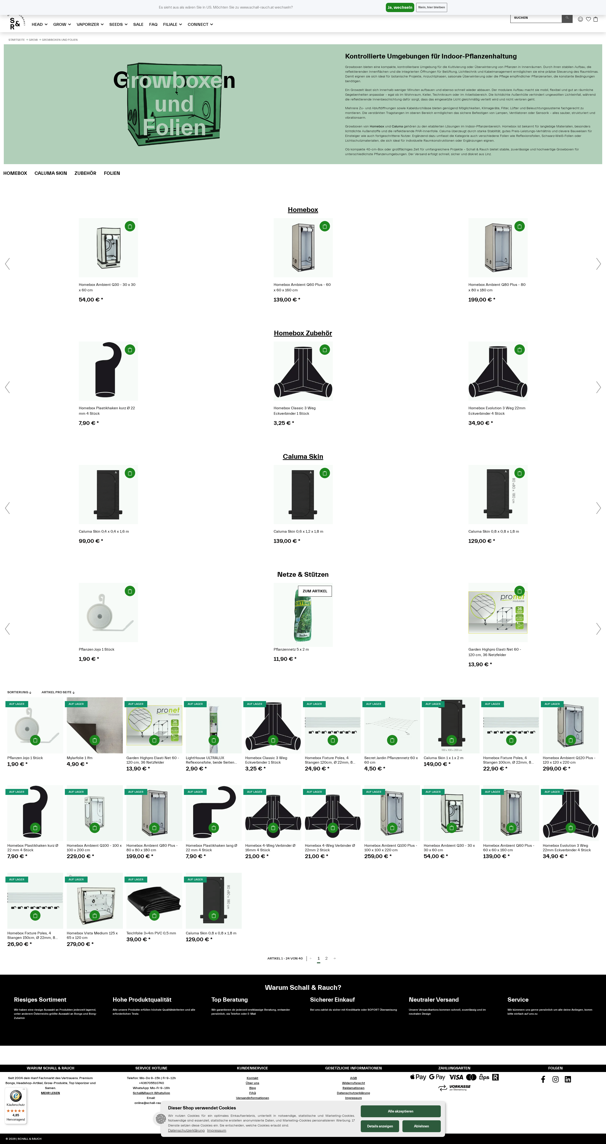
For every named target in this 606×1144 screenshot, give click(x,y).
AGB (353, 1078)
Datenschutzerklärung (353, 1093)
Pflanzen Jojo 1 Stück (25, 758)
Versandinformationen (252, 1098)
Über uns (252, 1083)
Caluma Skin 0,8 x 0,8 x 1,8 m (211, 933)
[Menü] (24, 1090)
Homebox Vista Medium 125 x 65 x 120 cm (92, 935)
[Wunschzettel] (588, 19)
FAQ (153, 24)
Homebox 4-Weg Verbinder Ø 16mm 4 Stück (270, 847)
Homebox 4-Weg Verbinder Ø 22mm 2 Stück (330, 847)
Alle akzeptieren (400, 1111)
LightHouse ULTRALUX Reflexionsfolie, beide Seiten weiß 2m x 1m (210, 760)
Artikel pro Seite (56, 692)
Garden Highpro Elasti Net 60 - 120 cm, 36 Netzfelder (152, 760)
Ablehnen (421, 1126)
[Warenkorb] (596, 19)
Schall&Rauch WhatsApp (151, 1093)
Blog (252, 1088)
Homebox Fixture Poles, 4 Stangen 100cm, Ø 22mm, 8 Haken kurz (507, 760)
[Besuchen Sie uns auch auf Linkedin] (567, 1081)
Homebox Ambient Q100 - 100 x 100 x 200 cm (94, 847)
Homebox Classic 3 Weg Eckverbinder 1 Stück (266, 760)
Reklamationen (354, 1088)
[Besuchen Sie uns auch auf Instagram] (555, 1081)
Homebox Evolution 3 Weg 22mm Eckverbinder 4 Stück (567, 847)
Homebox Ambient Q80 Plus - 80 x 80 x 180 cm (152, 847)
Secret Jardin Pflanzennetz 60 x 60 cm (391, 760)
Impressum (353, 1098)
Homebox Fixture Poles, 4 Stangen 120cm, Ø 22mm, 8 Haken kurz (329, 760)
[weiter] (334, 959)
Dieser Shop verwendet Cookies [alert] (202, 1108)
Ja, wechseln (400, 7)
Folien (112, 173)
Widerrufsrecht (353, 1083)
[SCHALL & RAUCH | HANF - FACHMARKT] (16, 21)
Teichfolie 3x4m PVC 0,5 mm (151, 933)
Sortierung (17, 692)
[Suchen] (567, 18)
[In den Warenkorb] (130, 226)
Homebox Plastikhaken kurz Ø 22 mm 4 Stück (32, 847)
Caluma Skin (51, 173)
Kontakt (252, 1078)
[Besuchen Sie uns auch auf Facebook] (543, 1081)
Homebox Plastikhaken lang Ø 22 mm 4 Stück (211, 847)
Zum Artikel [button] (315, 591)
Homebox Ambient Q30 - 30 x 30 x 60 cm (449, 847)
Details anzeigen (380, 1126)
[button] (580, 19)
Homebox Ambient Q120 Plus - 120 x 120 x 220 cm (569, 760)
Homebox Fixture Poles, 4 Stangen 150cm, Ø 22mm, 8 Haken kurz (31, 935)
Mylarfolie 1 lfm (80, 758)
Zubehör (85, 173)
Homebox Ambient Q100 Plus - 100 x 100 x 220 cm (390, 847)
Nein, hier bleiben (431, 7)
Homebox (15, 173)
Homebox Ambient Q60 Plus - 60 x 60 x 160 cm (509, 847)
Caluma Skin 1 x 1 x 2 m (443, 758)
